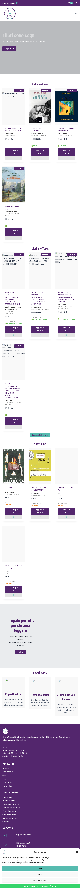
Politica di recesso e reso (11, 808)
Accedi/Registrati (8, 3)
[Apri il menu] (76, 13)
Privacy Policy (7, 782)
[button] (77, 852)
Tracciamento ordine (9, 818)
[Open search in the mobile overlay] (76, 3)
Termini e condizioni (9, 800)
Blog (4, 779)
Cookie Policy (7, 786)
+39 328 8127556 (21, 846)
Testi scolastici (7, 772)
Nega (40, 874)
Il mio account (7, 797)
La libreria (5, 768)
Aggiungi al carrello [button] (13, 151)
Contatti (5, 775)
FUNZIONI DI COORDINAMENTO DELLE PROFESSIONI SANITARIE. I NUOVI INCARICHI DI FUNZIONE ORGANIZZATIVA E (12, 391)
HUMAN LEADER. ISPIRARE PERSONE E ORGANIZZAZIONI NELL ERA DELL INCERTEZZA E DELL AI (66, 297)
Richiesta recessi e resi (10, 804)
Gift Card (5, 822)
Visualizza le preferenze (40, 880)
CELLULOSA (9, 488)
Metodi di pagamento (9, 811)
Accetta (40, 869)
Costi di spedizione (9, 815)
